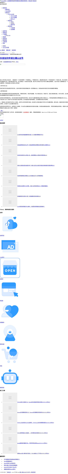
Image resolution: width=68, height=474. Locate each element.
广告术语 (13, 27)
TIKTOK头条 (11, 14)
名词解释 (13, 29)
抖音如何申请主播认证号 (11, 58)
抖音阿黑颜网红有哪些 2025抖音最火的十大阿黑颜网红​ (30, 175)
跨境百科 (10, 26)
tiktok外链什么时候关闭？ (10, 463)
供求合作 (5, 38)
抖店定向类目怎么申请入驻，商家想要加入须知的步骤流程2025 (32, 155)
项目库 (4, 36)
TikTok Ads (7, 35)
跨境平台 (10, 20)
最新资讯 (7, 9)
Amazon (12, 23)
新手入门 (13, 19)
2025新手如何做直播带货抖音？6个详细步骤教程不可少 (30, 134)
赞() (17, 61)
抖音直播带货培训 (4, 54)
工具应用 (5, 41)
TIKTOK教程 (14, 17)
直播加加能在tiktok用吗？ (10, 469)
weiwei (1, 120)
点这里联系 (26, 112)
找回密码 (14, 50)
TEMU (12, 21)
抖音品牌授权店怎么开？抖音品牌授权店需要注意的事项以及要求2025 (33, 145)
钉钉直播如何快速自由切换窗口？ (12, 459)
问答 (4, 43)
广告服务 (5, 34)
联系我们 (33, 472)
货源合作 (5, 32)
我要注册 (8, 50)
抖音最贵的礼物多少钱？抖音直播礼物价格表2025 (29, 196)
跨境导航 (5, 40)
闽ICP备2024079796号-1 (25, 472)
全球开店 (5, 31)
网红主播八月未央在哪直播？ (11, 465)
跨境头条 (7, 12)
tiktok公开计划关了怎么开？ (10, 467)
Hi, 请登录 (2, 50)
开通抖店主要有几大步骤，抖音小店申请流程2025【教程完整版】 (32, 186)
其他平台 (13, 24)
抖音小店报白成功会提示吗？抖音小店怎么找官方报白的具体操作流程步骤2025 (35, 165)
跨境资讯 (5, 7)
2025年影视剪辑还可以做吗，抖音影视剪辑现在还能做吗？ (31, 206)
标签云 (4, 45)
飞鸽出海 (34, 0)
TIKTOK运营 (14, 15)
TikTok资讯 (7, 11)
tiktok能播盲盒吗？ (8, 461)
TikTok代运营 (6, 47)
